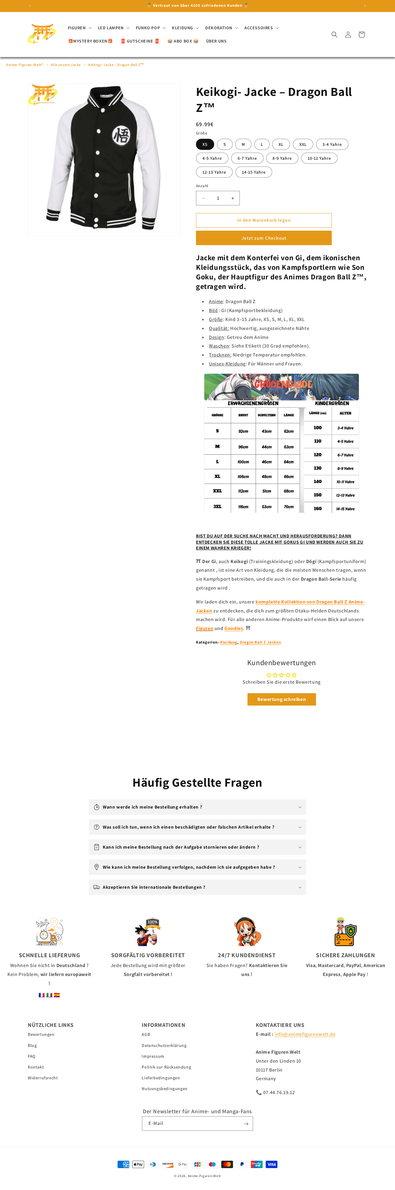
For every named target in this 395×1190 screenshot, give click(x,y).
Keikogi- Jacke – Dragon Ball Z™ (116, 64)
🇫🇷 (42, 995)
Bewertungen (41, 1034)
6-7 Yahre (247, 158)
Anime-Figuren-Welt (204, 1176)
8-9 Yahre (282, 158)
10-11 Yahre (319, 158)
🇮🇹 (49, 995)
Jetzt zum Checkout (264, 238)
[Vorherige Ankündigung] (30, 6)
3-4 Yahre (332, 144)
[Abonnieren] (246, 1124)
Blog (32, 1045)
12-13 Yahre (214, 172)
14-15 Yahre (254, 172)
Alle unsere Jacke (66, 64)
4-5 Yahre (212, 158)
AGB (146, 1034)
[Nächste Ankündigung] (365, 6)
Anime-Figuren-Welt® (24, 64)
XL (281, 144)
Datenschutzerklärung (164, 1045)
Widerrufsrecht (43, 1078)
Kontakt (36, 1067)
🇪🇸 (57, 995)
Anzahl (202, 186)
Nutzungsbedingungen (164, 1089)
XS (205, 144)
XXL (303, 144)
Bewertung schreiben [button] (281, 699)
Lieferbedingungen (161, 1078)
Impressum (153, 1056)
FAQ (31, 1056)
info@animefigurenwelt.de (305, 1034)
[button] (79, 27)
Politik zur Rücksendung (166, 1067)
